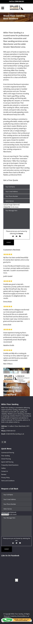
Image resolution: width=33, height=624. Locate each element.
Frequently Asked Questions (9, 465)
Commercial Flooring (7, 452)
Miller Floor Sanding (17, 614)
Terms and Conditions (7, 480)
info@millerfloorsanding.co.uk (15, 434)
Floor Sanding (5, 456)
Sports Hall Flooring (7, 462)
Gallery (3, 468)
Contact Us (4, 471)
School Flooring (6, 459)
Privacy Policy (5, 477)
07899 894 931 (11, 431)
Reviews (3, 474)
